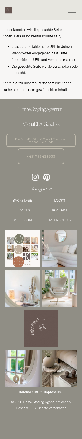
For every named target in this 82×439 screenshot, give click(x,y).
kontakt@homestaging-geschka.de (41, 140)
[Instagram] (35, 177)
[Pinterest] (46, 177)
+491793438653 (41, 156)
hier (15, 82)
